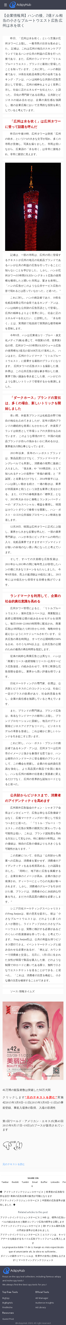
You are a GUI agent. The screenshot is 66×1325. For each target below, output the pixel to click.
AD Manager (41, 1298)
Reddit (15, 1182)
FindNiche (7, 1307)
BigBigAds (7, 1302)
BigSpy (6, 1298)
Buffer (44, 1182)
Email (35, 1182)
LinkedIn (55, 1182)
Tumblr (25, 1182)
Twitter (5, 1182)
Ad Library (40, 1307)
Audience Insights (44, 1302)
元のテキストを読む (14, 1164)
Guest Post (8, 1318)
